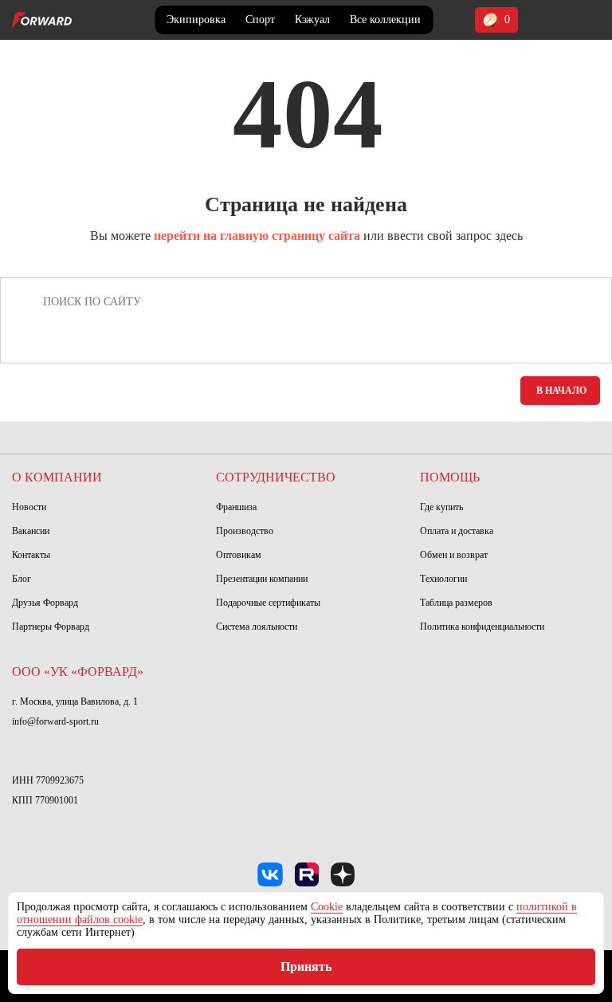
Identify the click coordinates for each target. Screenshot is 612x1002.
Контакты (31, 554)
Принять (306, 966)
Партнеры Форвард (50, 626)
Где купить (441, 507)
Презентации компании (262, 578)
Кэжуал (312, 20)
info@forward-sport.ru (55, 721)
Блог (21, 578)
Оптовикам (238, 554)
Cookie (327, 907)
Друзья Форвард (45, 602)
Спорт (260, 20)
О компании (57, 477)
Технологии (443, 578)
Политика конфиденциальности (482, 626)
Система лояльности (256, 626)
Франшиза (236, 507)
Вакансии (30, 530)
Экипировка (196, 20)
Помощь (450, 477)
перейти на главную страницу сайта (257, 235)
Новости (29, 507)
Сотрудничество (275, 477)
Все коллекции (385, 20)
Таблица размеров (456, 602)
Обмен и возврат (454, 554)
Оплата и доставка (456, 530)
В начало (561, 390)
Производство (244, 530)
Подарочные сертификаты (268, 602)
